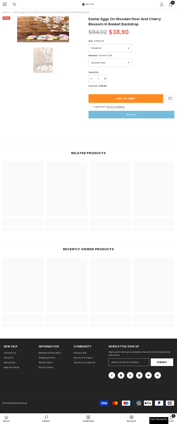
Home (6, 12)
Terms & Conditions (115, 107)
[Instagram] (121, 375)
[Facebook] (112, 375)
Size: (96, 41)
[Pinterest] (130, 375)
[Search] (14, 4)
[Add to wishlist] (170, 98)
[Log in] (162, 4)
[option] (43, 29)
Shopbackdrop (19, 403)
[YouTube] (148, 375)
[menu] (5, 4)
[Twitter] (157, 375)
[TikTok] (139, 375)
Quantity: (93, 72)
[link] (23, 224)
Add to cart (126, 98)
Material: (100, 55)
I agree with (99, 106)
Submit (162, 362)
